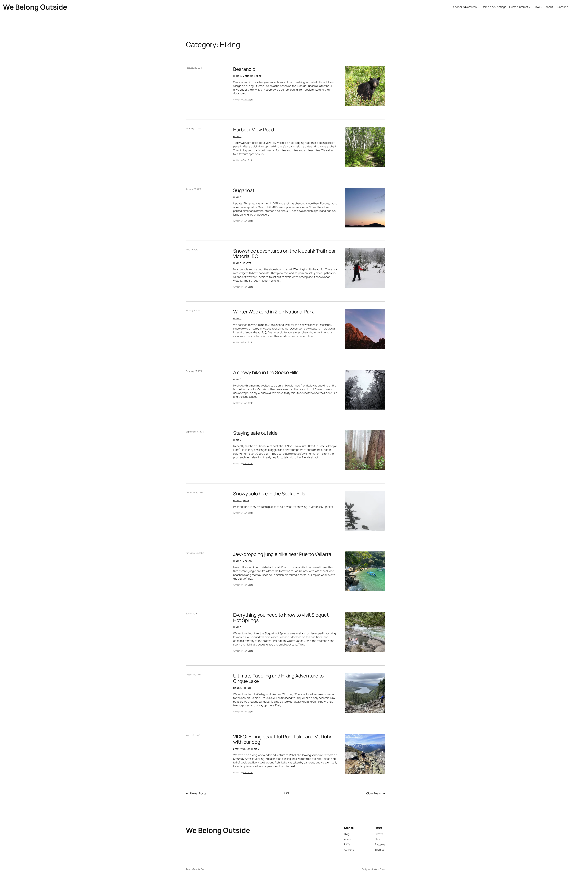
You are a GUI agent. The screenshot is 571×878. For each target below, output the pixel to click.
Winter (247, 263)
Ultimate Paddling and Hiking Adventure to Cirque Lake (278, 678)
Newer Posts (196, 793)
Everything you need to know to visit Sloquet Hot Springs (281, 617)
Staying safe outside (255, 433)
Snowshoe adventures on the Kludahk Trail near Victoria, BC (284, 253)
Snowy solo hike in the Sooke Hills (269, 493)
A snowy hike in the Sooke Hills (266, 372)
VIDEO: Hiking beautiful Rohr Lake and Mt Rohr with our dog (282, 739)
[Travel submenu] (542, 7)
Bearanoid (244, 69)
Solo (246, 500)
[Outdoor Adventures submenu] (478, 7)
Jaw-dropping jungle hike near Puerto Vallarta (282, 554)
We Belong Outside (35, 7)
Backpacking (241, 748)
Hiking (237, 76)
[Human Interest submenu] (529, 7)
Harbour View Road (253, 129)
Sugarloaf (243, 190)
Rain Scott (248, 99)
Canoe (237, 688)
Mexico (247, 561)
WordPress (380, 869)
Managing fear (252, 76)
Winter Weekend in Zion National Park (273, 311)
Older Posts (375, 793)
